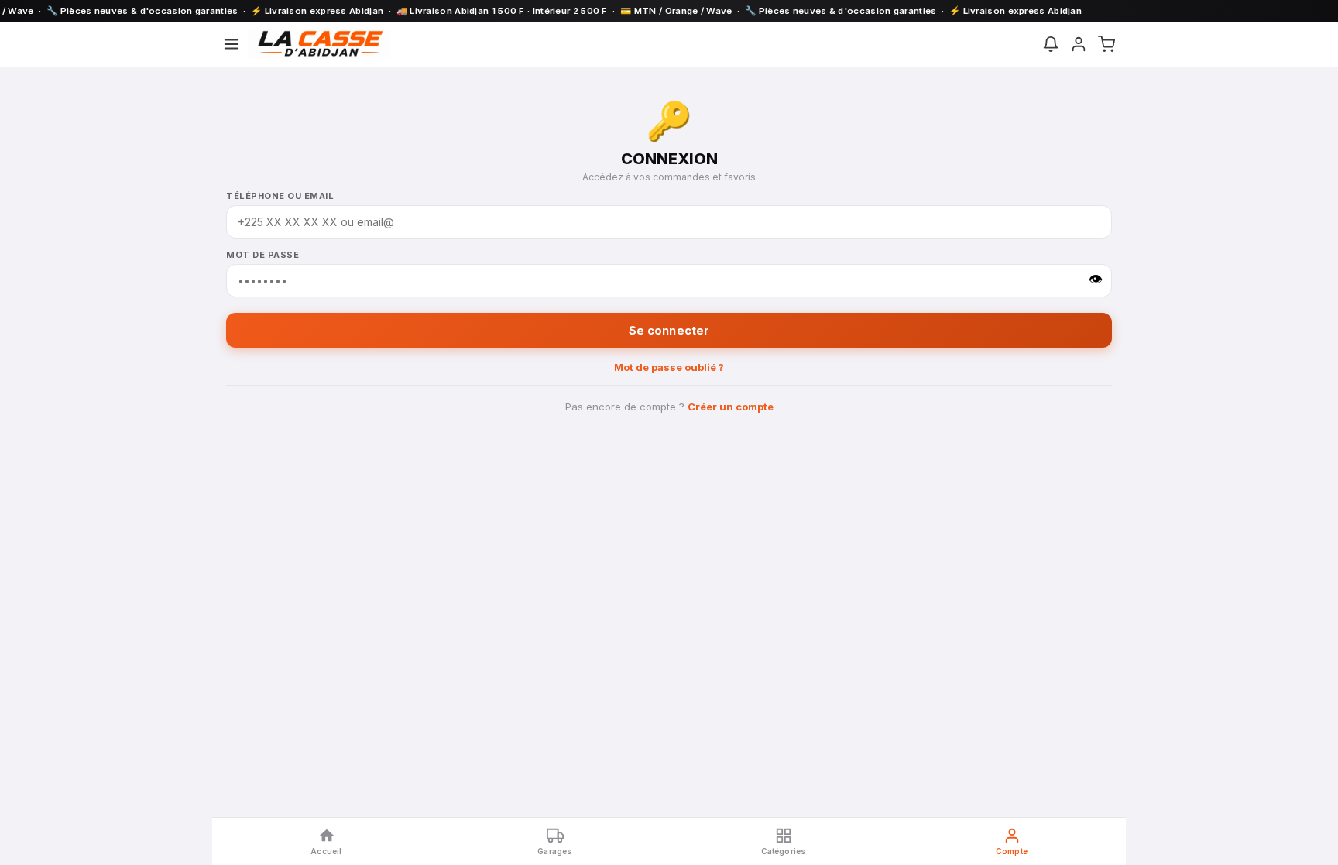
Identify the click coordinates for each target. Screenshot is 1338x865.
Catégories (783, 851)
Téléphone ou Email (280, 196)
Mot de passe (262, 254)
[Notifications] (1050, 44)
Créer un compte (731, 406)
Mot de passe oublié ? (669, 367)
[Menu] (231, 44)
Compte (1012, 851)
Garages (554, 851)
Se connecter (668, 330)
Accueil (325, 851)
